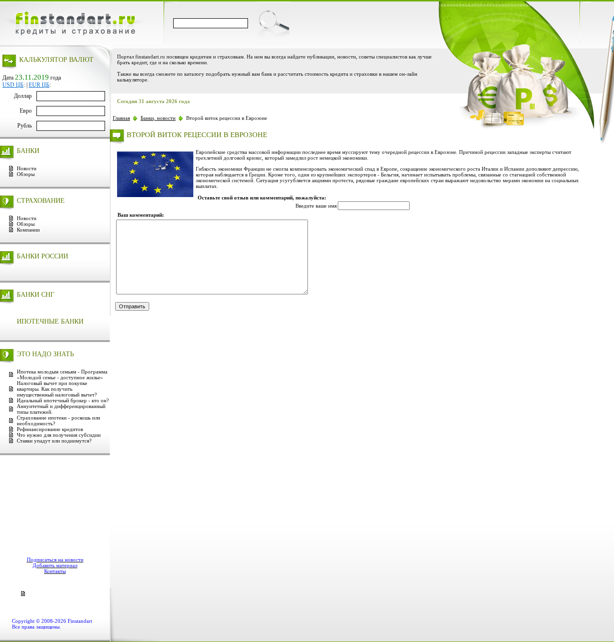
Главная (121, 118)
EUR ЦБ (39, 85)
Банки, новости (158, 118)
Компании (28, 230)
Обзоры (26, 174)
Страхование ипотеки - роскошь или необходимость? (58, 420)
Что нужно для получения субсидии (59, 435)
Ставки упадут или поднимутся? (54, 441)
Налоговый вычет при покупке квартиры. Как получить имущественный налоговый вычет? (57, 388)
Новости (26, 168)
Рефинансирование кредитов (50, 429)
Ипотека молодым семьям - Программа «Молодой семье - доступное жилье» (62, 374)
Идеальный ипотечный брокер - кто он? (63, 400)
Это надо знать (45, 354)
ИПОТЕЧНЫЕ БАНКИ (50, 321)
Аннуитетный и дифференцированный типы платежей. (61, 409)
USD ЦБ (13, 85)
